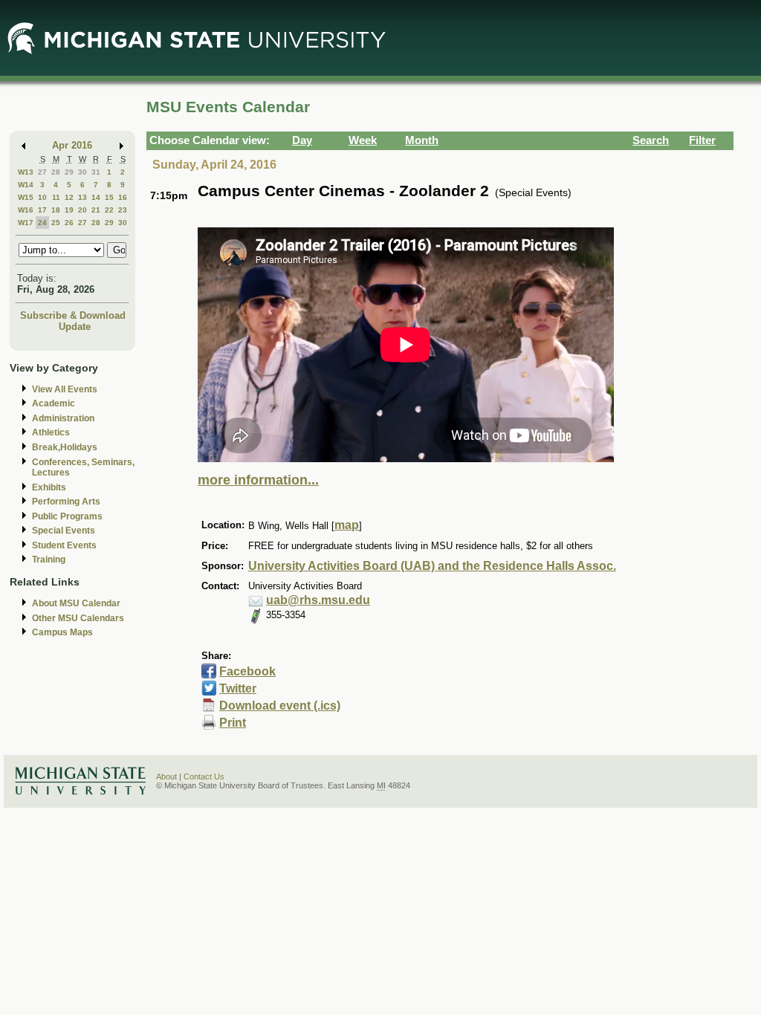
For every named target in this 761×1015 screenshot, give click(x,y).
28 (55, 172)
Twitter (237, 688)
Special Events (63, 530)
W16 (25, 210)
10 (42, 197)
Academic (53, 403)
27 (42, 172)
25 (55, 222)
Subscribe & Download (73, 315)
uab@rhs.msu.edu (318, 600)
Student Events (64, 545)
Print (232, 722)
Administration (63, 418)
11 (56, 197)
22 (109, 210)
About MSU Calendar (76, 603)
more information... (258, 480)
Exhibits (49, 487)
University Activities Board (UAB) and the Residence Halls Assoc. (432, 566)
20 (82, 210)
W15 (25, 197)
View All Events (64, 389)
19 (69, 210)
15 (109, 197)
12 (69, 197)
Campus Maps (62, 632)
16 (122, 197)
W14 (25, 185)
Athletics (51, 432)
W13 (25, 172)
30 (82, 172)
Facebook (247, 671)
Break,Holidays (64, 447)
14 (95, 197)
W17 (25, 222)
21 (95, 210)
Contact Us (204, 776)
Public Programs (67, 516)
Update (75, 326)
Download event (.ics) (279, 705)
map (346, 525)
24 (42, 222)
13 (82, 197)
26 (69, 222)
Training (48, 559)
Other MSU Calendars (78, 618)
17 (42, 210)
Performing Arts (66, 501)
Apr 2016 (72, 145)
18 (55, 210)
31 (95, 172)
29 (69, 172)
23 (122, 210)
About (166, 776)
